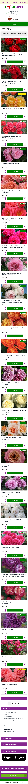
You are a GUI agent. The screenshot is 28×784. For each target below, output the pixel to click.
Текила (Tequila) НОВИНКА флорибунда (13, 108)
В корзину (15, 62)
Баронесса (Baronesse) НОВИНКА (11, 547)
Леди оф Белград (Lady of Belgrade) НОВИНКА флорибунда (12, 137)
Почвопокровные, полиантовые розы (13, 718)
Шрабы (6, 724)
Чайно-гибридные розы (10, 712)
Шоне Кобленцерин (7, 657)
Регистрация (23, 2)
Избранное (5, 2)
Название (13, 33)
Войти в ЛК (14, 2)
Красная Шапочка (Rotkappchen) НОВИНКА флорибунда (11, 82)
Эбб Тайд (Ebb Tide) (7, 629)
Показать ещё (14, 699)
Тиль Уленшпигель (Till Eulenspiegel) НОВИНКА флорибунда (12, 54)
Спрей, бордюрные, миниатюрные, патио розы (13, 726)
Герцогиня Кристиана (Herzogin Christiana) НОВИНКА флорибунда (12, 301)
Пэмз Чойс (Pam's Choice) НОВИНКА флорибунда (12, 465)
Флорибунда (7, 714)
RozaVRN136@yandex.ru (15, 14)
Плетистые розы (8, 729)
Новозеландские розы (9, 733)
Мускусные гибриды (9, 731)
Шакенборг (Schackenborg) (9, 684)
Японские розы (8, 716)
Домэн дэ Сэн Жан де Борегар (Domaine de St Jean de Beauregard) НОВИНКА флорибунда (13, 247)
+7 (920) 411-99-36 (14, 12)
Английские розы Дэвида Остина (12, 720)
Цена (19, 33)
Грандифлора (7, 722)
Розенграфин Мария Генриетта (11, 163)
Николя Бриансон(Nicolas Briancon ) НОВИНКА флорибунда (12, 274)
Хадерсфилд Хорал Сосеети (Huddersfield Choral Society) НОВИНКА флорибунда (14, 575)
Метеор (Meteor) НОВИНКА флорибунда (14, 328)
